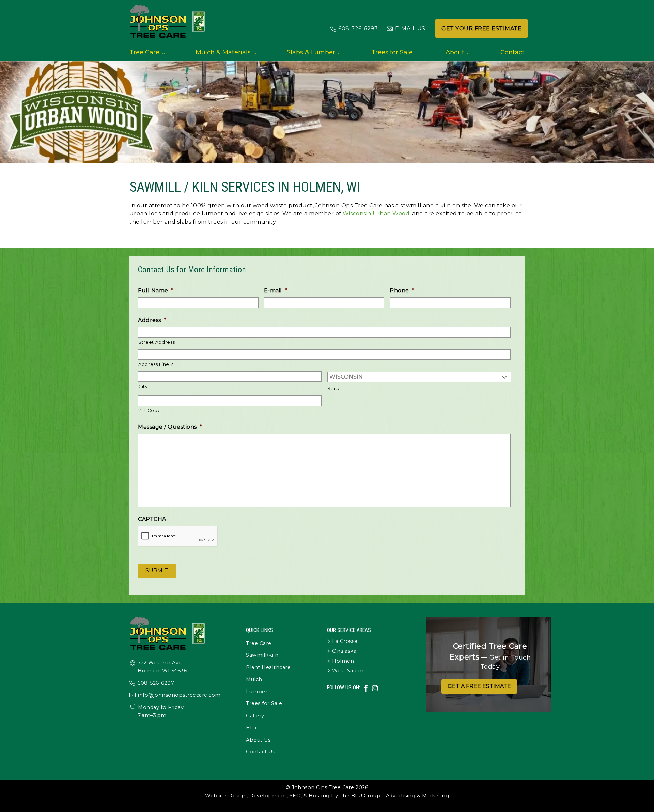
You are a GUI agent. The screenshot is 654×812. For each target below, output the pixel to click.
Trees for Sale (392, 52)
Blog (252, 728)
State (334, 388)
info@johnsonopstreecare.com (179, 695)
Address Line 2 (155, 364)
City (143, 386)
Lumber (256, 691)
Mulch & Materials (223, 52)
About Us (258, 740)
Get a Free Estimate (479, 686)
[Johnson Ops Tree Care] (167, 34)
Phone (402, 290)
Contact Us (260, 752)
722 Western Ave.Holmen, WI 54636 (162, 667)
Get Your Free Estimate (481, 28)
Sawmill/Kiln (262, 655)
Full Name (155, 290)
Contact (512, 52)
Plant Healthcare (268, 667)
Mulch (254, 679)
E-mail (275, 290)
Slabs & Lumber (311, 52)
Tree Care (144, 52)
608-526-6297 (358, 28)
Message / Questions (170, 427)
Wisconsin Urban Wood (375, 213)
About (455, 52)
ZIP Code (149, 410)
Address (152, 320)
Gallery (255, 716)
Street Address (156, 342)
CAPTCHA (152, 519)
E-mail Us (410, 28)
